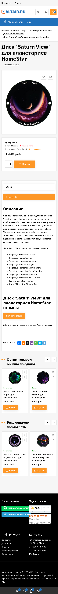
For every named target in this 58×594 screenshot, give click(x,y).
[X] (27, 343)
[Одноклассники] (23, 343)
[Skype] (40, 343)
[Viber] (31, 343)
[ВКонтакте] (19, 343)
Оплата (5, 547)
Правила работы (9, 550)
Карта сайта (7, 554)
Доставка (6, 543)
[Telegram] (44, 343)
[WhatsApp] (36, 343)
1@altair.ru (34, 554)
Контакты (6, 540)
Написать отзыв (14, 315)
